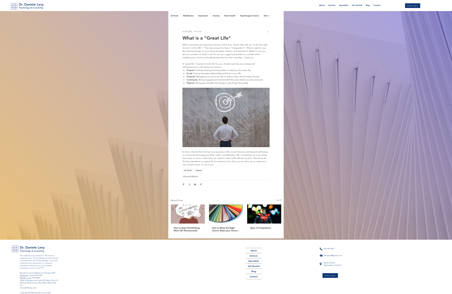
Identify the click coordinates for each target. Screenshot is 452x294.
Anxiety (216, 16)
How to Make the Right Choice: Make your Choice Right (225, 229)
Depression (203, 16)
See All (278, 200)
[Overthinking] (188, 214)
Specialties (253, 261)
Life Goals (188, 170)
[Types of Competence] (264, 214)
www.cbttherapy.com (28, 288)
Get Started (253, 266)
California (24, 275)
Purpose (199, 170)
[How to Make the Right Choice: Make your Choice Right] (226, 214)
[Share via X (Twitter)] (189, 184)
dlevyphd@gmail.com (333, 255)
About (254, 250)
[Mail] (321, 255)
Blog (253, 271)
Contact (254, 276)
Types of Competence (260, 228)
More (266, 16)
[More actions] (268, 31)
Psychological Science (249, 16)
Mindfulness (188, 16)
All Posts (174, 16)
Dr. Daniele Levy (31, 4)
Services (254, 255)
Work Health (229, 16)
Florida (22, 278)
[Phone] (321, 248)
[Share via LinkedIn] (195, 184)
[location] (320, 264)
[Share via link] (201, 184)
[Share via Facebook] (183, 184)
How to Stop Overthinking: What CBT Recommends (187, 229)
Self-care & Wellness (190, 176)
